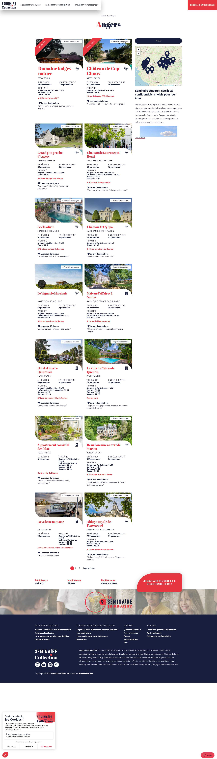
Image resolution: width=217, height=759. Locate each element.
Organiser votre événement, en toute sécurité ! (97, 630)
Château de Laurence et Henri (103, 154)
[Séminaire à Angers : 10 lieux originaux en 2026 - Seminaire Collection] (46, 659)
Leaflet (160, 85)
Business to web (86, 674)
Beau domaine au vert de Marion (104, 447)
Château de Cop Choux (103, 71)
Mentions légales (154, 633)
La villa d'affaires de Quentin (100, 370)
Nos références (131, 633)
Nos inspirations (84, 633)
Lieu (108, 16)
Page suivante (89, 568)
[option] (59, 75)
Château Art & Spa (100, 227)
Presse (127, 636)
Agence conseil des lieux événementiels (53, 630)
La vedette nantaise (51, 522)
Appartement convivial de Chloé (53, 447)
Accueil (103, 16)
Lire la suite (140, 138)
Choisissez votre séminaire (58, 5)
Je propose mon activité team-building (52, 636)
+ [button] (138, 49)
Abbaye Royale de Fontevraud (99, 523)
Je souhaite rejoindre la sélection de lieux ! (159, 582)
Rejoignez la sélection (45, 633)
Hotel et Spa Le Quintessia (48, 370)
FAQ (125, 643)
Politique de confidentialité (159, 636)
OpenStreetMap (169, 85)
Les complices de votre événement (92, 636)
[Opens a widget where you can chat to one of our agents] (207, 755)
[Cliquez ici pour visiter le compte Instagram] (37, 666)
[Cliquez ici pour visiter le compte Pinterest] (56, 664)
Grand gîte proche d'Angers (50, 154)
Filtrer (158, 41)
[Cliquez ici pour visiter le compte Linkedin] (50, 666)
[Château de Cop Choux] (108, 55)
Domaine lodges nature (54, 71)
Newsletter (82, 640)
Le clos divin (46, 227)
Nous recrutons (131, 640)
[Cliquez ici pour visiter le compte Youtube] (43, 666)
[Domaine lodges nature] (59, 55)
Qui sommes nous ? (132, 630)
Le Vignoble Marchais (52, 293)
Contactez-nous (42, 640)
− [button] (138, 53)
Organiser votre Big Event (86, 5)
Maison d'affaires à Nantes (100, 295)
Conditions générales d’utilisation (161, 630)
